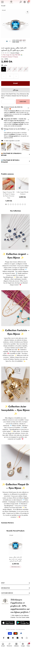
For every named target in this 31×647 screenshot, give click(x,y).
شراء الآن (15, 90)
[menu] (2, 2)
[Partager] (27, 11)
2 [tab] (8, 204)
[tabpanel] (8, 190)
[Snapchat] (27, 638)
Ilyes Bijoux (12, 629)
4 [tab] (13, 204)
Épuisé (15, 83)
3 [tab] (10, 204)
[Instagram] (8, 638)
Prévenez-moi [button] (15, 567)
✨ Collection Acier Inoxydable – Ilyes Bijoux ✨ (15, 410)
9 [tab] (25, 204)
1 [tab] (6, 204)
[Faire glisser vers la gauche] (4, 23)
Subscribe (23, 101)
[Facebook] (4, 638)
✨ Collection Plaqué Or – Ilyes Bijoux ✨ (15, 486)
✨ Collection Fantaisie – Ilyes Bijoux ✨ (16, 332)
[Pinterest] (13, 638)
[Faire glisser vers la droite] (27, 23)
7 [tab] (20, 204)
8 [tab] (22, 204)
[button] (20, 2)
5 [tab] (15, 204)
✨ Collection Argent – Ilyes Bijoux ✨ (15, 255)
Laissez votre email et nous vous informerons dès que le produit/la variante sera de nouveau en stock (15, 96)
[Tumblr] (22, 638)
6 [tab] (18, 204)
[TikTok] (17, 638)
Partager (27, 11)
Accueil (3, 6)
